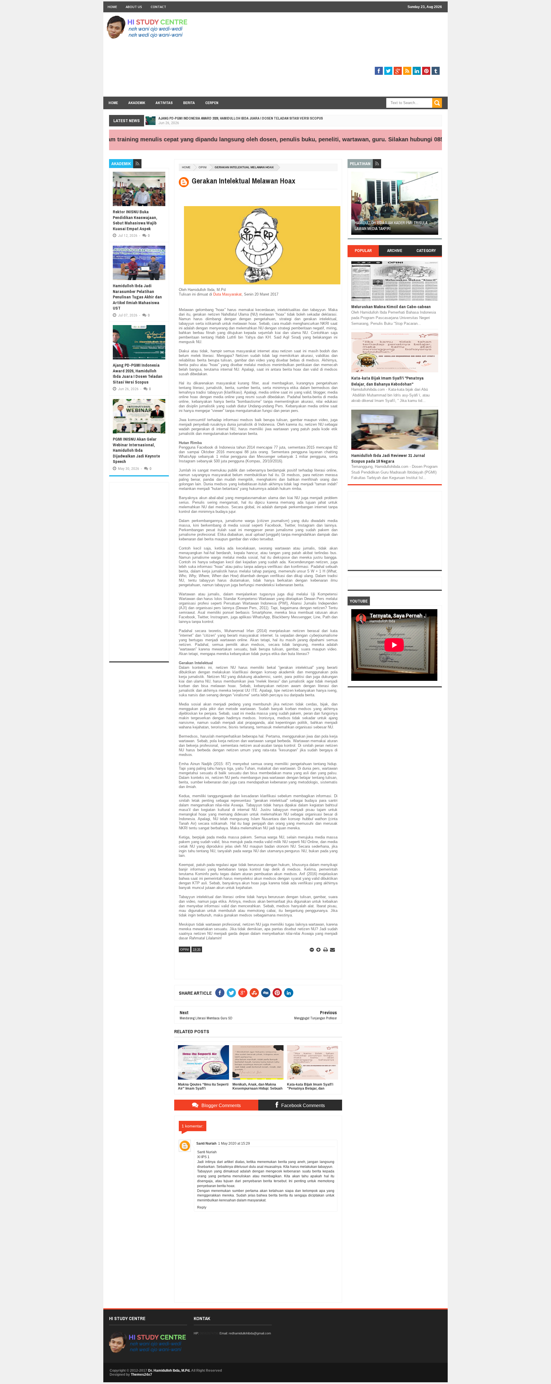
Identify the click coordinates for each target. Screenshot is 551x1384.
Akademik (136, 102)
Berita (189, 102)
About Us (134, 7)
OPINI (203, 167)
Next (435, 205)
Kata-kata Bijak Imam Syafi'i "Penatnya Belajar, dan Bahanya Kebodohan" (387, 381)
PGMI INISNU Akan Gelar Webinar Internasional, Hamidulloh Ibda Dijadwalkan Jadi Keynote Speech (136, 450)
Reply (201, 1207)
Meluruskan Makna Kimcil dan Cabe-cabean (391, 307)
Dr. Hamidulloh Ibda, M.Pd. (169, 1371)
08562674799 (209, 1333)
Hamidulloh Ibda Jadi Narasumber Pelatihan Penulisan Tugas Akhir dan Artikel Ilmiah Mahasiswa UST (137, 297)
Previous (355, 205)
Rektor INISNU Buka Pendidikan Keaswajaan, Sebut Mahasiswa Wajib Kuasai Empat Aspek (135, 220)
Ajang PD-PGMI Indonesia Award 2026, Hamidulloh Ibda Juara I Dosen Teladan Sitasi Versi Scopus (240, 118)
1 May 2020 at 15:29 (234, 1143)
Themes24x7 (141, 1375)
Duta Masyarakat (227, 294)
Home (112, 7)
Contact (158, 7)
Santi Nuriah (206, 1143)
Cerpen (211, 102)
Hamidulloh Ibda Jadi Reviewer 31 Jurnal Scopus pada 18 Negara (388, 458)
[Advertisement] (337, 56)
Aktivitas (164, 102)
